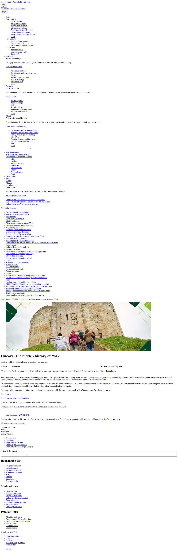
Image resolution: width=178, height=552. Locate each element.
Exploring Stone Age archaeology (19, 234)
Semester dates (11, 528)
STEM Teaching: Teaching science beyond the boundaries (28, 284)
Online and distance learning (17, 498)
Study (8, 17)
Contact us (10, 440)
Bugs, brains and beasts (15, 219)
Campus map (11, 438)
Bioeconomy (11, 217)
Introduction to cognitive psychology (20, 254)
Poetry (8, 273)
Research (9, 56)
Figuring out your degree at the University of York (25, 236)
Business (9, 86)
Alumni (9, 183)
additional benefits (99, 419)
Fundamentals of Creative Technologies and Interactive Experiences (32, 243)
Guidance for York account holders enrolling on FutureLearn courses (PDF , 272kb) (34, 407)
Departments (10, 176)
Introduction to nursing (14, 256)
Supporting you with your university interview (23, 289)
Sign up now (6, 394)
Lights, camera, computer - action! (19, 258)
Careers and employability (16, 502)
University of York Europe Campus (19, 447)
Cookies (9, 540)
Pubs (8, 280)
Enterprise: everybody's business (18, 230)
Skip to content (6, 2)
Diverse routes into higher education (19, 225)
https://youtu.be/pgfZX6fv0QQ (18, 415)
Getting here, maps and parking (18, 521)
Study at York (11, 299)
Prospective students (13, 466)
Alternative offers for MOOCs (17, 214)
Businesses (10, 479)
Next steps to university (15, 269)
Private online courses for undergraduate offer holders (26, 278)
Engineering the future (14, 227)
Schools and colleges (14, 472)
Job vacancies (11, 523)
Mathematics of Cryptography (17, 262)
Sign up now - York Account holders (15, 398)
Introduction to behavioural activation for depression (26, 251)
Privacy (9, 538)
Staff (7, 474)
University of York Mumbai (16, 445)
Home (3, 299)
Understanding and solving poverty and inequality (25, 295)
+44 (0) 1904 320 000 (14, 442)
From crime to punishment (16, 238)
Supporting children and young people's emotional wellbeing (29, 286)
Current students (12, 468)
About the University (14, 517)
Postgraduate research (14, 496)
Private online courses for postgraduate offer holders (26, 275)
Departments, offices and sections (18, 519)
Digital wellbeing (12, 221)
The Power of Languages (15, 293)
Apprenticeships (12, 500)
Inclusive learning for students (17, 247)
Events (8, 181)
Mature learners (12, 265)
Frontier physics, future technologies (20, 241)
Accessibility (11, 545)
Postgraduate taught (13, 494)
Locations (9, 185)
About (8, 116)
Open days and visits (14, 507)
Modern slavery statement (15, 543)
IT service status (12, 526)
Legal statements (12, 536)
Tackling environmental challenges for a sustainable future (28, 291)
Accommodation (12, 504)
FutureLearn (111, 371)
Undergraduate (11, 491)
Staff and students (12, 152)
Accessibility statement (21, 2)
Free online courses (8, 208)
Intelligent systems (13, 249)
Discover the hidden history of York (19, 223)
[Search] (30, 148)
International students (14, 470)
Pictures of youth (12, 271)
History (103, 371)
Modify (9, 549)
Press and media (12, 481)
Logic (8, 260)
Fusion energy (11, 245)
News (8, 178)
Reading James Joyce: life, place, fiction (21, 282)
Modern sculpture (12, 267)
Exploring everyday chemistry (17, 232)
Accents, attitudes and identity (17, 212)
